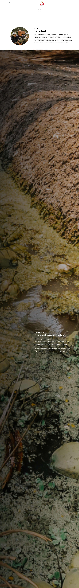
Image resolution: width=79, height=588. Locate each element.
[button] (67, 2)
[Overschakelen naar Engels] (13, 2)
